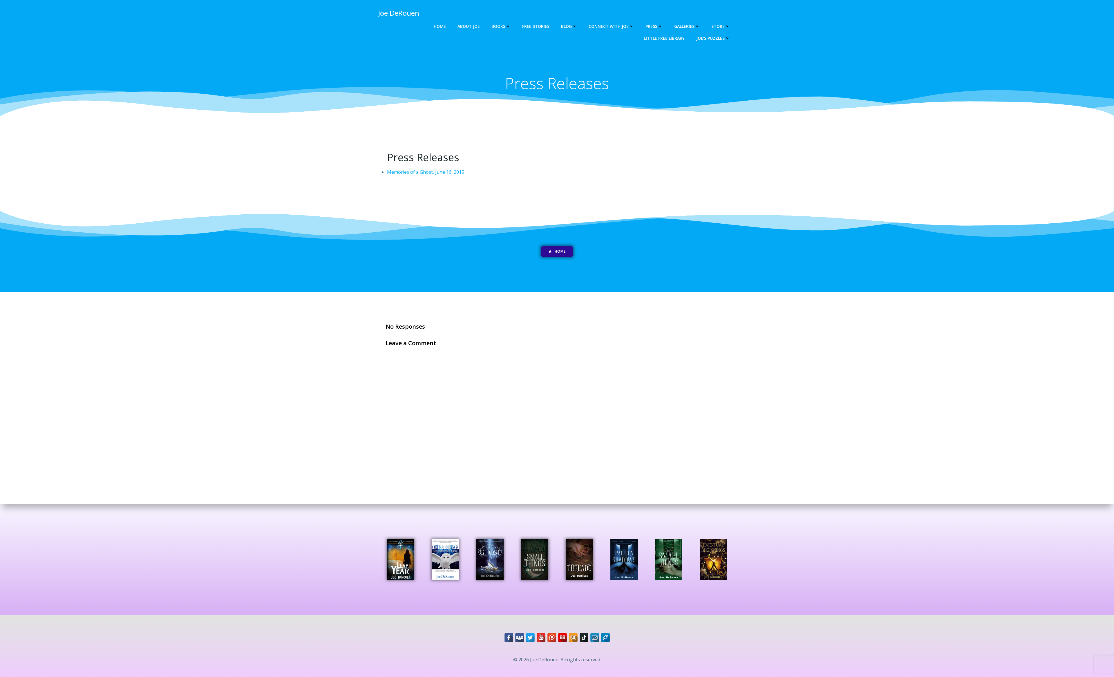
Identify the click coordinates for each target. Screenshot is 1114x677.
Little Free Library (664, 38)
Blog (566, 26)
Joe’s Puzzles (710, 38)
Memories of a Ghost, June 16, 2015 (425, 172)
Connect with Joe (609, 26)
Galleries (684, 26)
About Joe (468, 26)
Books (498, 26)
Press (651, 26)
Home (440, 26)
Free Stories (535, 26)
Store (718, 26)
